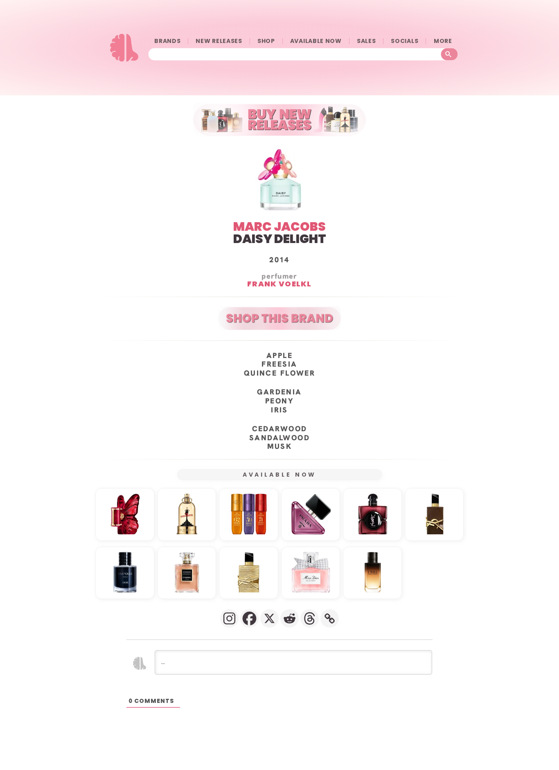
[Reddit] (289, 618)
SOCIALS (404, 41)
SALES (366, 41)
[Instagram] (229, 618)
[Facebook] (249, 618)
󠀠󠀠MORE (442, 41)
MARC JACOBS (279, 226)
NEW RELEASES (219, 41)
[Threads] (309, 618)
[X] (269, 618)
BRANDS (167, 41)
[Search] (449, 54)
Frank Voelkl (279, 283)
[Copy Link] (329, 618)
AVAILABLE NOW (316, 41)
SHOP (266, 41)
